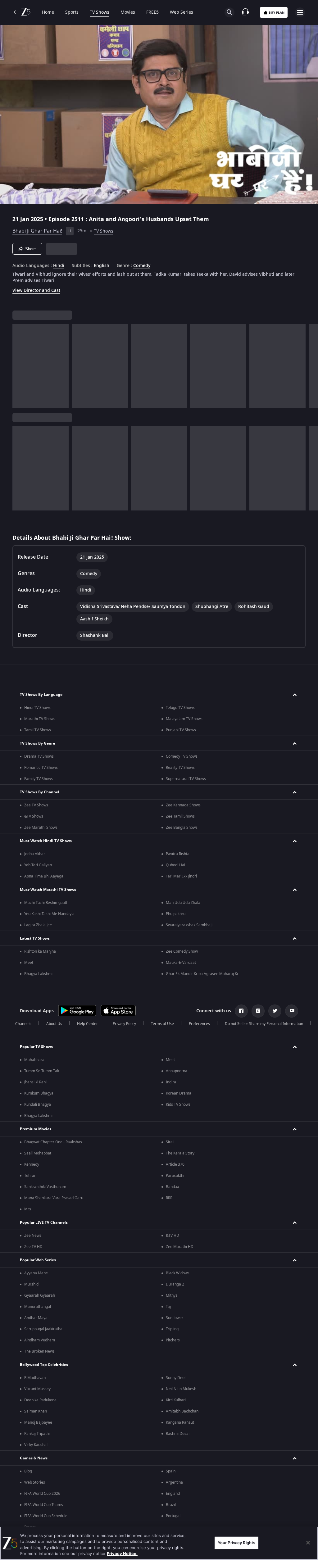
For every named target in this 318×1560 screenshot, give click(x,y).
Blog (28, 1471)
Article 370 (175, 1164)
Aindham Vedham (39, 1340)
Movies (127, 12)
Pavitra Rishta (177, 854)
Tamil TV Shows (37, 730)
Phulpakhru (175, 914)
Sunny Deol (175, 1378)
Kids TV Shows (178, 1104)
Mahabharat (35, 1060)
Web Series (181, 12)
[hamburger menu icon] (300, 12)
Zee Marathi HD (179, 1246)
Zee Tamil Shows (180, 816)
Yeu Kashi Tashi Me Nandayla (49, 914)
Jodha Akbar (34, 854)
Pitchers (173, 1340)
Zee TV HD (33, 1246)
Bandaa (172, 1187)
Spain (170, 1471)
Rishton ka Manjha (40, 951)
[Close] (308, 1542)
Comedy (141, 266)
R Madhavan (35, 1378)
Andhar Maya (36, 1318)
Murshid (31, 1284)
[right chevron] (19, 366)
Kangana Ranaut (180, 1422)
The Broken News (39, 1351)
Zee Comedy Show (182, 951)
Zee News (32, 1235)
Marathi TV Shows (39, 719)
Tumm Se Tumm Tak (41, 1071)
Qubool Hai (175, 865)
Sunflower (174, 1318)
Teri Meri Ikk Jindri (181, 876)
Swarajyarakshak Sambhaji (189, 925)
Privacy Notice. (122, 1553)
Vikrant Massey (37, 1389)
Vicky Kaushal (36, 1445)
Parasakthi (175, 1175)
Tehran (30, 1175)
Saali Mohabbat (37, 1153)
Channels (23, 1024)
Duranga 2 (175, 1284)
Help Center (87, 1024)
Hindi (58, 266)
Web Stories (34, 1482)
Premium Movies (35, 1129)
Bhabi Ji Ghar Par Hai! (37, 231)
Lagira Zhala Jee (38, 925)
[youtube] (291, 1011)
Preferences (199, 1024)
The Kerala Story (180, 1153)
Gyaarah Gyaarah (39, 1295)
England (173, 1493)
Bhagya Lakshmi (38, 974)
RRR (169, 1198)
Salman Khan (35, 1411)
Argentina (174, 1482)
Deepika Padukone (40, 1400)
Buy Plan (276, 12)
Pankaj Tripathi (37, 1433)
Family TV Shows (38, 779)
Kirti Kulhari (176, 1400)
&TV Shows (33, 816)
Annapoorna (176, 1071)
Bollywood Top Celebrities (44, 1365)
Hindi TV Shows (37, 707)
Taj (168, 1306)
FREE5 (152, 12)
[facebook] (241, 1011)
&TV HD (172, 1235)
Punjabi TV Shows (181, 730)
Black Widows (177, 1273)
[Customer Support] (245, 12)
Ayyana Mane (36, 1273)
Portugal (173, 1516)
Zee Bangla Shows (182, 827)
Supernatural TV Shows (186, 779)
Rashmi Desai (177, 1433)
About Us (54, 1024)
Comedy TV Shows (182, 756)
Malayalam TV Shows (184, 719)
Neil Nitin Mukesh (181, 1389)
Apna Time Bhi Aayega (43, 876)
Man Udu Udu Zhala (183, 902)
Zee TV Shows (36, 805)
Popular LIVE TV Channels (44, 1222)
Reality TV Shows (180, 767)
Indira (171, 1082)
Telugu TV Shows (180, 707)
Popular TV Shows (36, 1047)
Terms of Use (162, 1024)
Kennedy (31, 1164)
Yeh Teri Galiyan (38, 865)
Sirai (170, 1142)
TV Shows (99, 12)
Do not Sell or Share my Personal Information (264, 1024)
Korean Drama (178, 1093)
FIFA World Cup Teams (43, 1505)
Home (48, 12)
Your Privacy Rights (236, 1542)
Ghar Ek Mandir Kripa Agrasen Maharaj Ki (202, 974)
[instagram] (258, 1011)
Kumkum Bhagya (38, 1093)
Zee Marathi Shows (40, 827)
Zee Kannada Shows (183, 805)
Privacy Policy (124, 1024)
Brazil (171, 1505)
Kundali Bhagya (37, 1104)
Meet (28, 962)
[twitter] (274, 1011)
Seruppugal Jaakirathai (43, 1329)
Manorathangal (37, 1306)
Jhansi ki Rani (35, 1082)
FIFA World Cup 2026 (42, 1493)
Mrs (27, 1209)
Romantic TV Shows (41, 767)
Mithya (172, 1295)
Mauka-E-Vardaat (181, 962)
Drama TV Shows (39, 756)
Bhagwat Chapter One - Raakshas (53, 1142)
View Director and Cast (36, 290)
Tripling (172, 1329)
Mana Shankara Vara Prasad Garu (53, 1198)
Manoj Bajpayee (38, 1422)
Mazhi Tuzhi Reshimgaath (46, 902)
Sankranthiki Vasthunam (45, 1187)
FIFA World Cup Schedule (45, 1516)
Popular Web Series (38, 1260)
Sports (72, 12)
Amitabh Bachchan (182, 1411)
